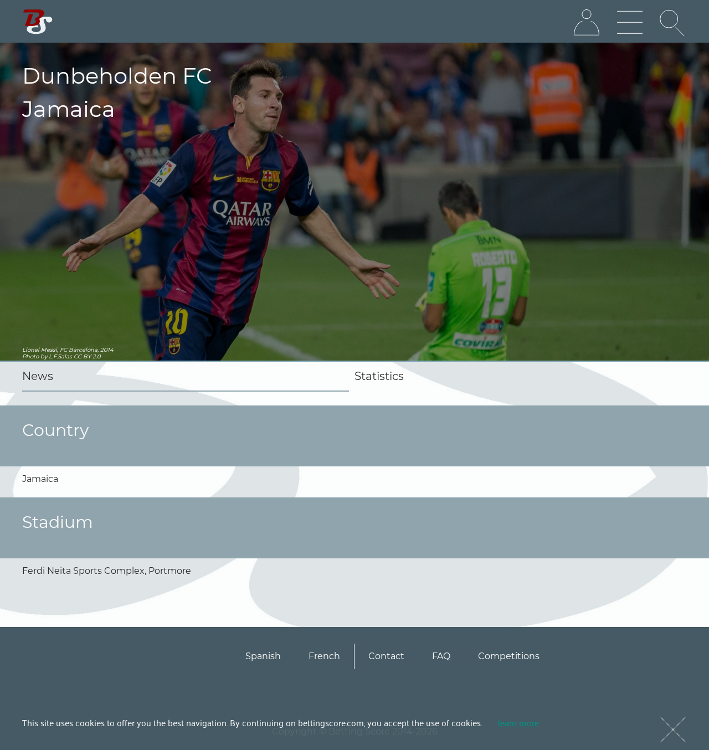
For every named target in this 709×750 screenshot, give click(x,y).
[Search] (673, 22)
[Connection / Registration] (586, 22)
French (324, 656)
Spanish (263, 656)
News (37, 376)
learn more (518, 722)
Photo (30, 356)
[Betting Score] (38, 21)
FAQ (441, 656)
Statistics (379, 376)
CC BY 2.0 (87, 356)
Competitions (509, 656)
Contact (386, 656)
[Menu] (630, 22)
